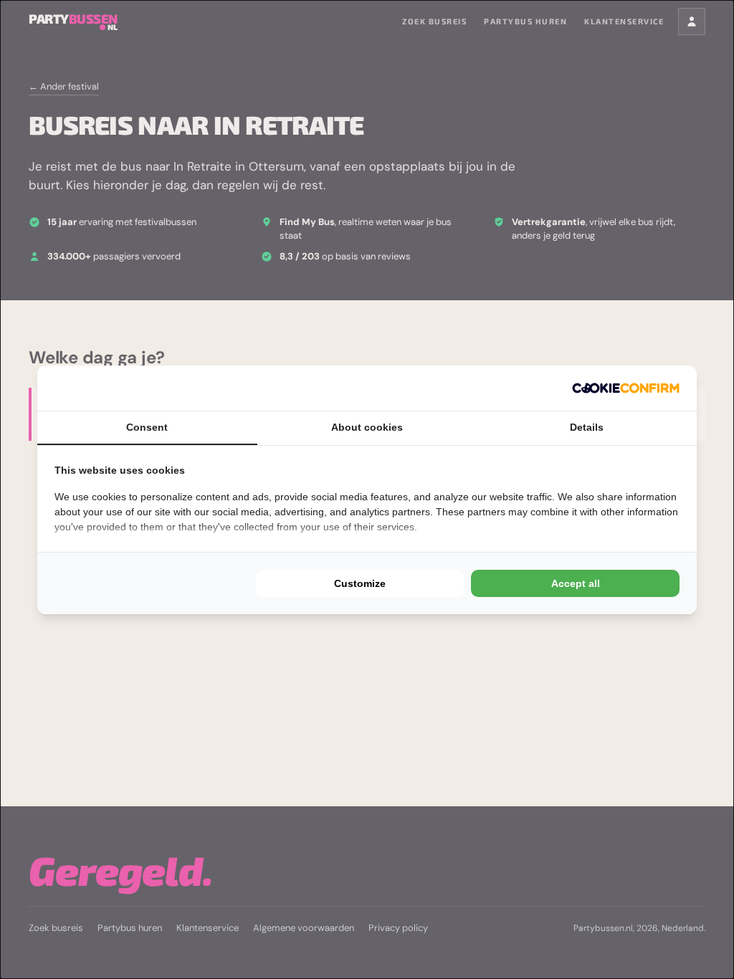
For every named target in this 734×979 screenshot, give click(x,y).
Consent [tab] (147, 427)
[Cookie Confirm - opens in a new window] (626, 388)
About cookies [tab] (367, 427)
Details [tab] (587, 427)
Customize (360, 583)
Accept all (575, 583)
